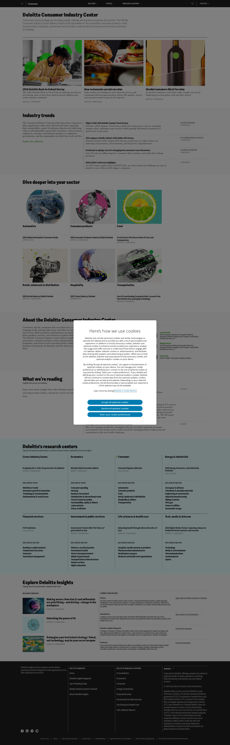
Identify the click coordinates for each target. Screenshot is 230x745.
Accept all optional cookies (115, 402)
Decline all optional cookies (115, 408)
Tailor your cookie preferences (115, 414)
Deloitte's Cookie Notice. (125, 390)
